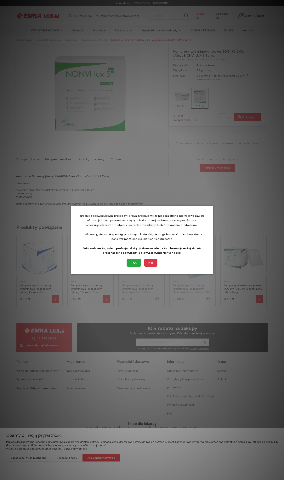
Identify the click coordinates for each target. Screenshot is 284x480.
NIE (150, 263)
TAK (134, 263)
